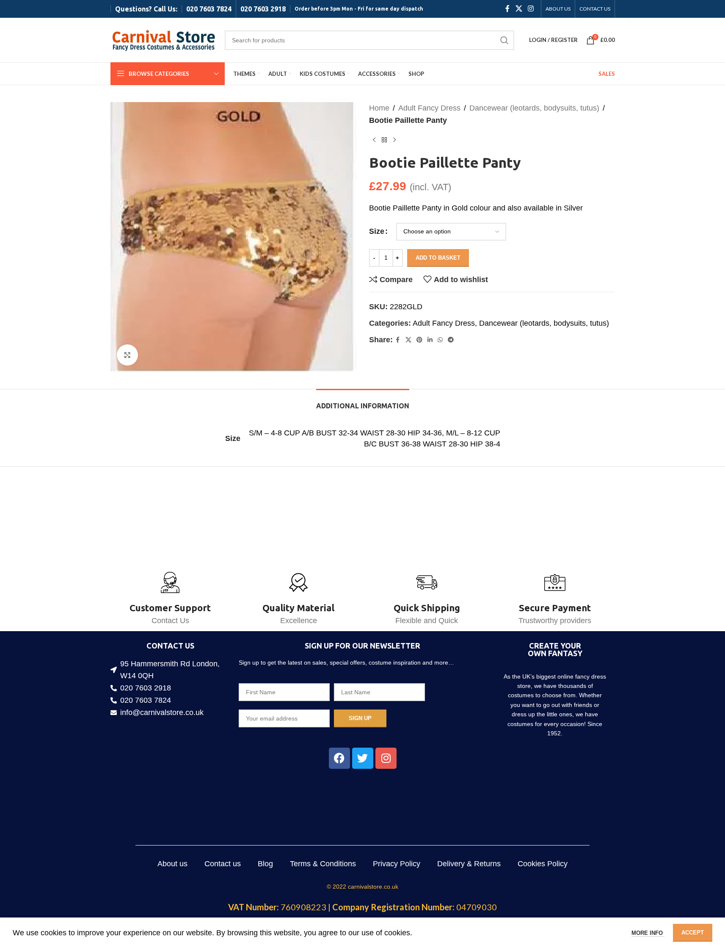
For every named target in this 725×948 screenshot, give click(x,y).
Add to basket (438, 258)
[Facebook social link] (507, 8)
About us (172, 863)
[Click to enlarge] (127, 355)
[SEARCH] (504, 40)
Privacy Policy (396, 863)
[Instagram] (386, 758)
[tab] (362, 402)
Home (379, 108)
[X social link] (519, 8)
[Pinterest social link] (419, 340)
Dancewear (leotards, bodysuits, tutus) (534, 108)
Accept (692, 932)
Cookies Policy (543, 863)
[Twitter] (362, 758)
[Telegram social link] (450, 340)
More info (647, 933)
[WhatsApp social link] (440, 340)
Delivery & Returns (469, 863)
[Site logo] (163, 39)
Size (376, 231)
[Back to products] (384, 140)
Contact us (222, 863)
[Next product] (394, 140)
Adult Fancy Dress (429, 108)
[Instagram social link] (530, 8)
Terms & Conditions (323, 863)
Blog (265, 863)
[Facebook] (339, 758)
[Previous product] (374, 140)
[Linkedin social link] (430, 340)
